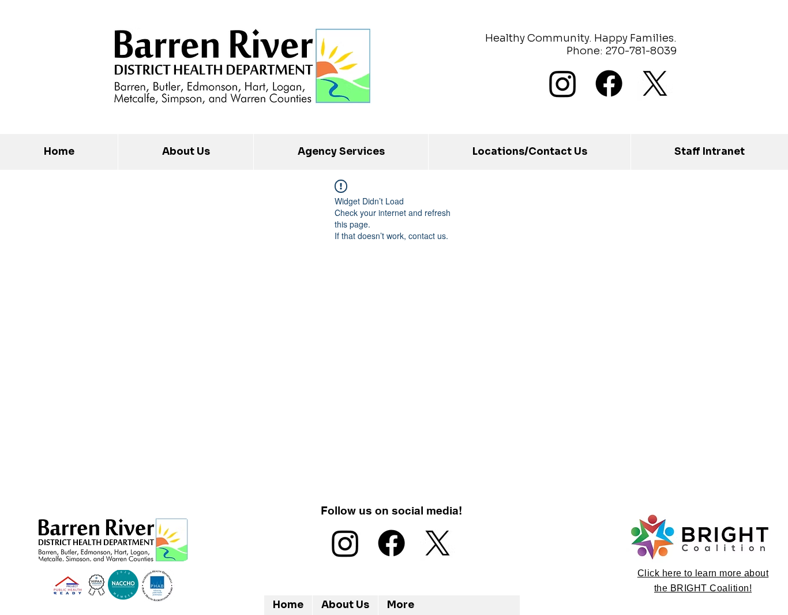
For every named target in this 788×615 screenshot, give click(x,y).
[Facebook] (608, 83)
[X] (655, 83)
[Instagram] (562, 83)
